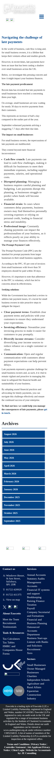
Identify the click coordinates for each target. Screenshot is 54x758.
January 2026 (11, 489)
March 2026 (10, 473)
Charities (32, 676)
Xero (29, 653)
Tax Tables (9, 642)
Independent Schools (38, 679)
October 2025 (11, 513)
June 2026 (9, 450)
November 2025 (12, 505)
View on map (13, 599)
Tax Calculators (11, 638)
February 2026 (11, 481)
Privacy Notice (38, 744)
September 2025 (12, 521)
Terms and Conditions (18, 744)
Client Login (18, 750)
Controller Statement (15, 747)
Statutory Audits (36, 578)
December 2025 (12, 497)
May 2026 (9, 458)
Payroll (31, 608)
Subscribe (42, 558)
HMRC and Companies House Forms (12, 650)
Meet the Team (11, 619)
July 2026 (9, 442)
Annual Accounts (36, 574)
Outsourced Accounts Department (33, 631)
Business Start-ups (37, 638)
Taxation (31, 604)
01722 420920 (12, 26)
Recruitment (9, 623)
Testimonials (9, 626)
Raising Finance (36, 600)
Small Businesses (36, 664)
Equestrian (33, 691)
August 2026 (10, 434)
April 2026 (9, 465)
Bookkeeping (34, 597)
